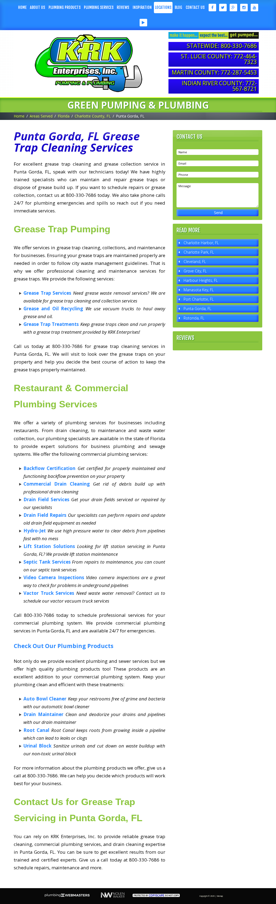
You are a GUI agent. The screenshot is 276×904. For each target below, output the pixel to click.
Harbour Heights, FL (201, 280)
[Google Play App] (143, 22)
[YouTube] (254, 7)
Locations (163, 7)
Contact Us (195, 7)
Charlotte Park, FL (199, 252)
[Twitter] (222, 7)
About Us (37, 7)
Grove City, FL (195, 270)
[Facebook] (212, 7)
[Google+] (233, 7)
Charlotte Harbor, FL (201, 242)
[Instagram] (244, 7)
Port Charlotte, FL (199, 299)
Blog (178, 7)
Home (22, 7)
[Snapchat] (132, 22)
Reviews (123, 7)
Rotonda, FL (194, 318)
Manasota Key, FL (199, 289)
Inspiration (142, 7)
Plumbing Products (65, 7)
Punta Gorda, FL (197, 308)
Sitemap (219, 896)
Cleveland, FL (195, 261)
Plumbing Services (98, 7)
